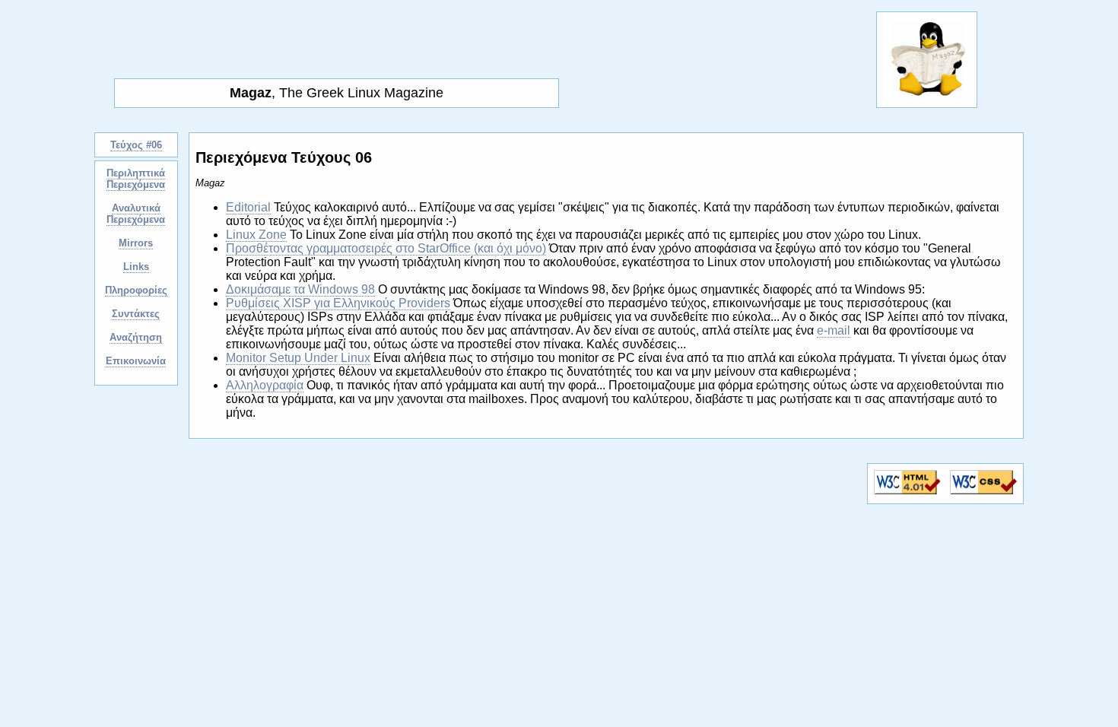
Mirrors (136, 243)
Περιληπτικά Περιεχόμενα (135, 178)
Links (136, 266)
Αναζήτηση (136, 337)
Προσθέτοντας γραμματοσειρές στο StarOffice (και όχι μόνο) (386, 248)
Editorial (248, 207)
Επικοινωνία (136, 361)
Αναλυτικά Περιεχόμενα (135, 213)
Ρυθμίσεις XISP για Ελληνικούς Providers (338, 303)
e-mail (833, 330)
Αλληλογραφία (264, 385)
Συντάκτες (136, 313)
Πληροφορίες (136, 290)
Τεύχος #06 (136, 145)
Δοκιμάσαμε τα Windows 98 (300, 289)
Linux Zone (256, 234)
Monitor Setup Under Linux (298, 357)
